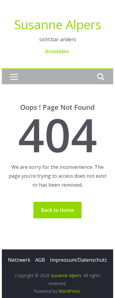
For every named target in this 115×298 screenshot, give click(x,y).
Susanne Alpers (57, 24)
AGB (40, 259)
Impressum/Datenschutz (78, 259)
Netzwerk (19, 259)
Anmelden (57, 51)
